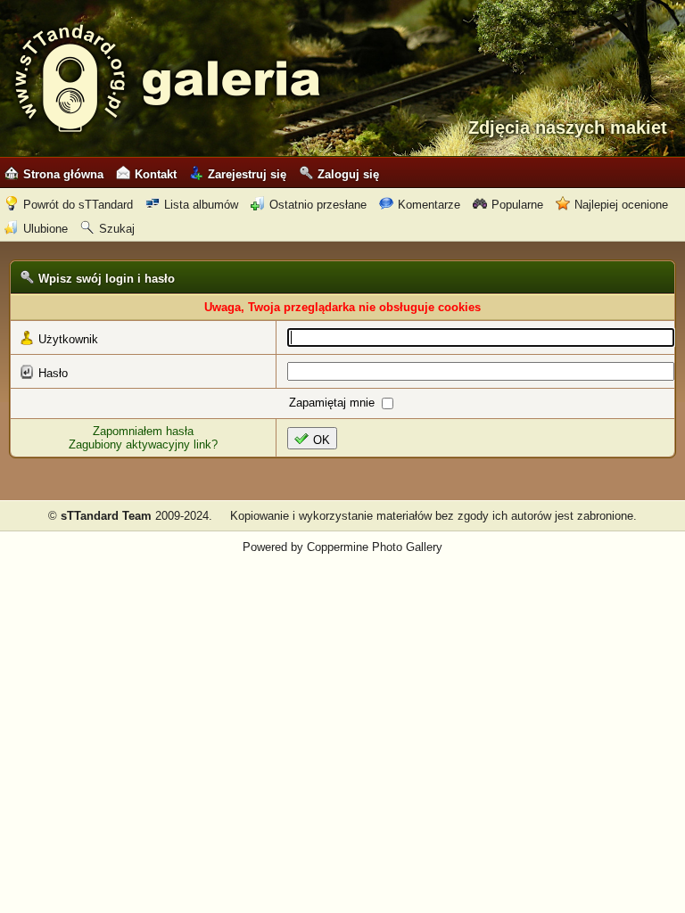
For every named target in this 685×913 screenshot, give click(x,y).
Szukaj (117, 228)
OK (321, 440)
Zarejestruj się (247, 174)
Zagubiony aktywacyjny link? (143, 444)
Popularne (517, 204)
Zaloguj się (348, 174)
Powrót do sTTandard (78, 204)
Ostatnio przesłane (318, 204)
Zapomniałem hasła (143, 431)
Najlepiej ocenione (621, 204)
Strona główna (63, 174)
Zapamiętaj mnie (333, 402)
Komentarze (429, 204)
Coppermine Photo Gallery (374, 547)
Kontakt (156, 174)
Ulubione (45, 228)
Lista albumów (201, 204)
